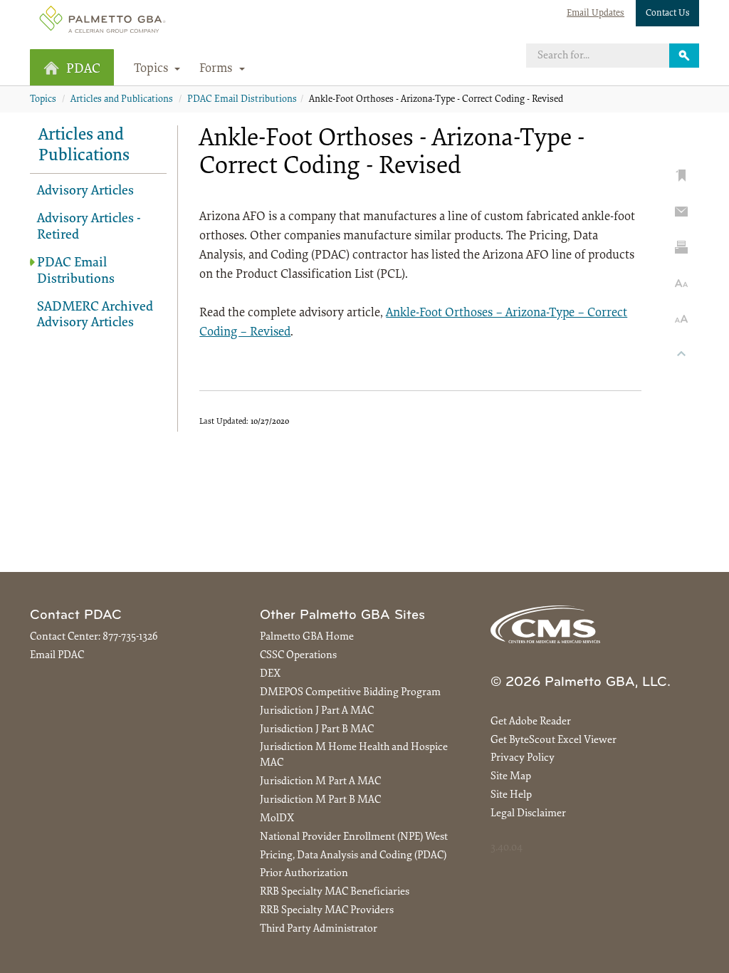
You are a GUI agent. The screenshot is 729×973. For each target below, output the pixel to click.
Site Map (511, 776)
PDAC (83, 69)
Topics (43, 100)
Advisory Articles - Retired (89, 227)
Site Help (511, 795)
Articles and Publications (121, 100)
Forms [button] (217, 69)
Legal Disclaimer (528, 813)
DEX (270, 674)
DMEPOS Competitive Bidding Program (350, 692)
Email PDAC (57, 655)
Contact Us (668, 13)
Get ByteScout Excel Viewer (554, 740)
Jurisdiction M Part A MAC (320, 781)
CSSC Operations (298, 655)
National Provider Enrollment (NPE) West (354, 837)
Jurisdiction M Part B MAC (320, 800)
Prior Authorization (304, 873)
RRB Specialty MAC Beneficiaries (334, 892)
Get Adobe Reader (531, 722)
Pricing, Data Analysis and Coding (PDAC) (353, 855)
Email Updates (595, 13)
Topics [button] (153, 69)
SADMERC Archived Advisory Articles (95, 316)
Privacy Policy (523, 758)
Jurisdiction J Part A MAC (317, 711)
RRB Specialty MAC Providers (327, 910)
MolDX (277, 818)
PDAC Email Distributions (242, 100)
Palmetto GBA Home (307, 637)
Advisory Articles (85, 191)
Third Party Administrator (318, 929)
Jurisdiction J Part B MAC (317, 729)
